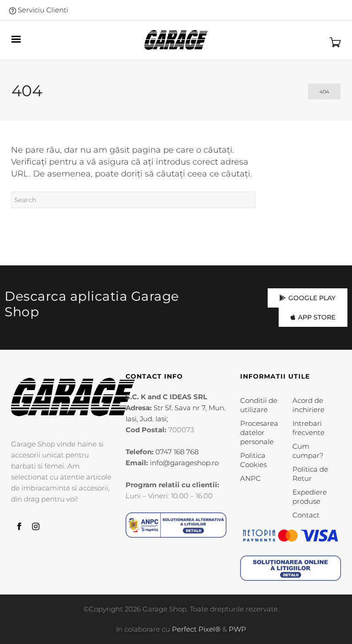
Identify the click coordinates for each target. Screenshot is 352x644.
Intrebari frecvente (308, 428)
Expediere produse (309, 497)
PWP (237, 629)
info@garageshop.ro (184, 462)
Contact (305, 515)
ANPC (250, 478)
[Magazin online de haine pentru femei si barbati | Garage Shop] (73, 397)
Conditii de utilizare (258, 405)
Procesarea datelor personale (259, 432)
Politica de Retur (310, 474)
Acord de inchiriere (308, 405)
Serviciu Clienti (42, 10)
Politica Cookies (253, 460)
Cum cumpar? (307, 451)
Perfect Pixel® (196, 629)
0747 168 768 (176, 451)
